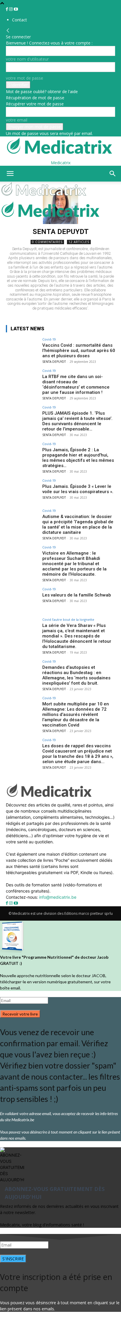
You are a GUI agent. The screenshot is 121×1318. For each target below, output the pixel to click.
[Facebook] (7, 9)
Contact (19, 20)
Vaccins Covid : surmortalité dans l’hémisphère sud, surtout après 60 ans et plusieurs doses (78, 350)
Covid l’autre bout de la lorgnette (68, 619)
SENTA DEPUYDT (54, 362)
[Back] (8, 30)
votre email (16, 120)
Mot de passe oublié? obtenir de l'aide (42, 91)
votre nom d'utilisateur (27, 59)
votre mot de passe (24, 78)
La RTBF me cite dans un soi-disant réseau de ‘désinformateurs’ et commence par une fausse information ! (76, 384)
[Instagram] (11, 9)
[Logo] (45, 197)
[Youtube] (16, 9)
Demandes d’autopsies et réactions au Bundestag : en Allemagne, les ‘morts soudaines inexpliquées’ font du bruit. (76, 675)
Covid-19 (49, 339)
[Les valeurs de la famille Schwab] (22, 599)
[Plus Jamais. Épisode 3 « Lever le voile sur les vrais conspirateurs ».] (22, 491)
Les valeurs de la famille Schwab (76, 595)
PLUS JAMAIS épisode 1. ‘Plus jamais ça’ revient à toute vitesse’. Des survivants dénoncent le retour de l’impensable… (77, 421)
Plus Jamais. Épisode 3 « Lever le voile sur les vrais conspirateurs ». (77, 489)
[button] (10, 174)
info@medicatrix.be (57, 897)
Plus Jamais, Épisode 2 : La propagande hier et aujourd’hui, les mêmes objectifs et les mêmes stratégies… (78, 457)
